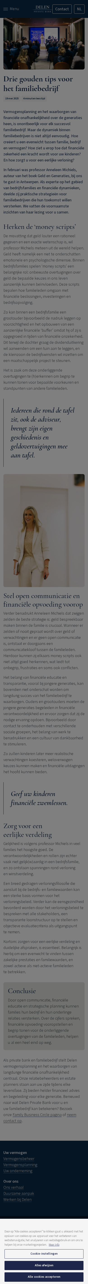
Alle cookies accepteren (44, 1277)
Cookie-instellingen (44, 1254)
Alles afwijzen (44, 1265)
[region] (44, 1251)
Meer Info (54, 1245)
